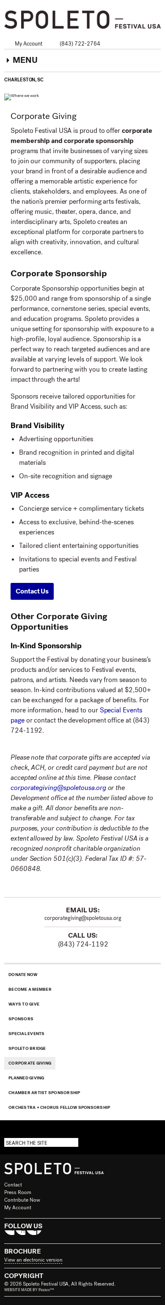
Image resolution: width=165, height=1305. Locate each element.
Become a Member (30, 989)
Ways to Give (23, 1004)
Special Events (26, 1033)
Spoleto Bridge (27, 1048)
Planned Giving (26, 1078)
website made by (29, 1290)
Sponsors (20, 1019)
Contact (13, 1184)
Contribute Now (22, 1200)
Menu (25, 60)
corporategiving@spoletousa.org (58, 787)
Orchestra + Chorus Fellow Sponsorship (59, 1107)
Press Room (17, 1192)
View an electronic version (33, 1259)
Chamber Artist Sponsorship (44, 1092)
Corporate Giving (29, 1063)
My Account (28, 43)
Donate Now (23, 974)
